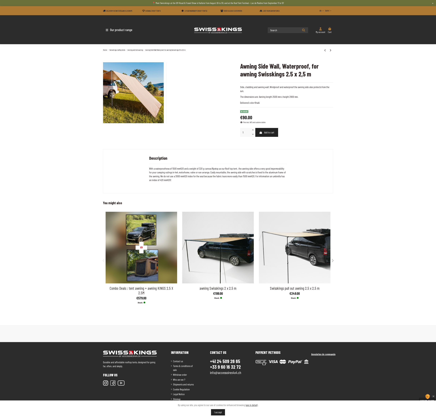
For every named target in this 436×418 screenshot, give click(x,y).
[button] (123, 29)
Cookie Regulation (181, 389)
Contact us (178, 361)
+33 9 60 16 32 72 (225, 367)
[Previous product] (325, 50)
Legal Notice (179, 394)
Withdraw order (180, 374)
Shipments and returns (183, 384)
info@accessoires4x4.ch (225, 372)
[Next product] (330, 50)
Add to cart (269, 132)
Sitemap (177, 399)
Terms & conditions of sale (183, 367)
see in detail (251, 405)
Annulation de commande (323, 354)
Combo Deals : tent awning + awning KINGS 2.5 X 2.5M (141, 290)
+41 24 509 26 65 (225, 361)
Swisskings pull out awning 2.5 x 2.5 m (295, 288)
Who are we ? (179, 379)
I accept (218, 412)
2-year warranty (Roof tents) (196, 11)
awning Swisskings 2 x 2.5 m (218, 288)
